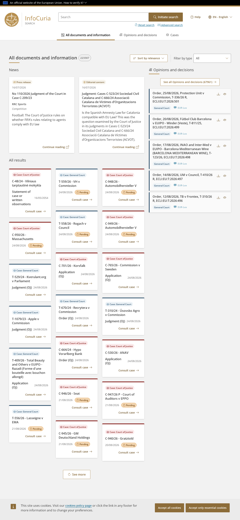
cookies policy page (78, 505)
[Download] (218, 94)
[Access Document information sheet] (225, 94)
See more (79, 474)
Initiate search (168, 17)
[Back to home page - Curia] (11, 20)
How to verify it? (74, 2)
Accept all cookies (169, 508)
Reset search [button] (146, 25)
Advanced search (171, 25)
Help (198, 17)
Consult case (33, 211)
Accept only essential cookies (207, 508)
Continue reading (54, 147)
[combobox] (220, 17)
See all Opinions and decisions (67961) (188, 82)
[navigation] (195, 17)
